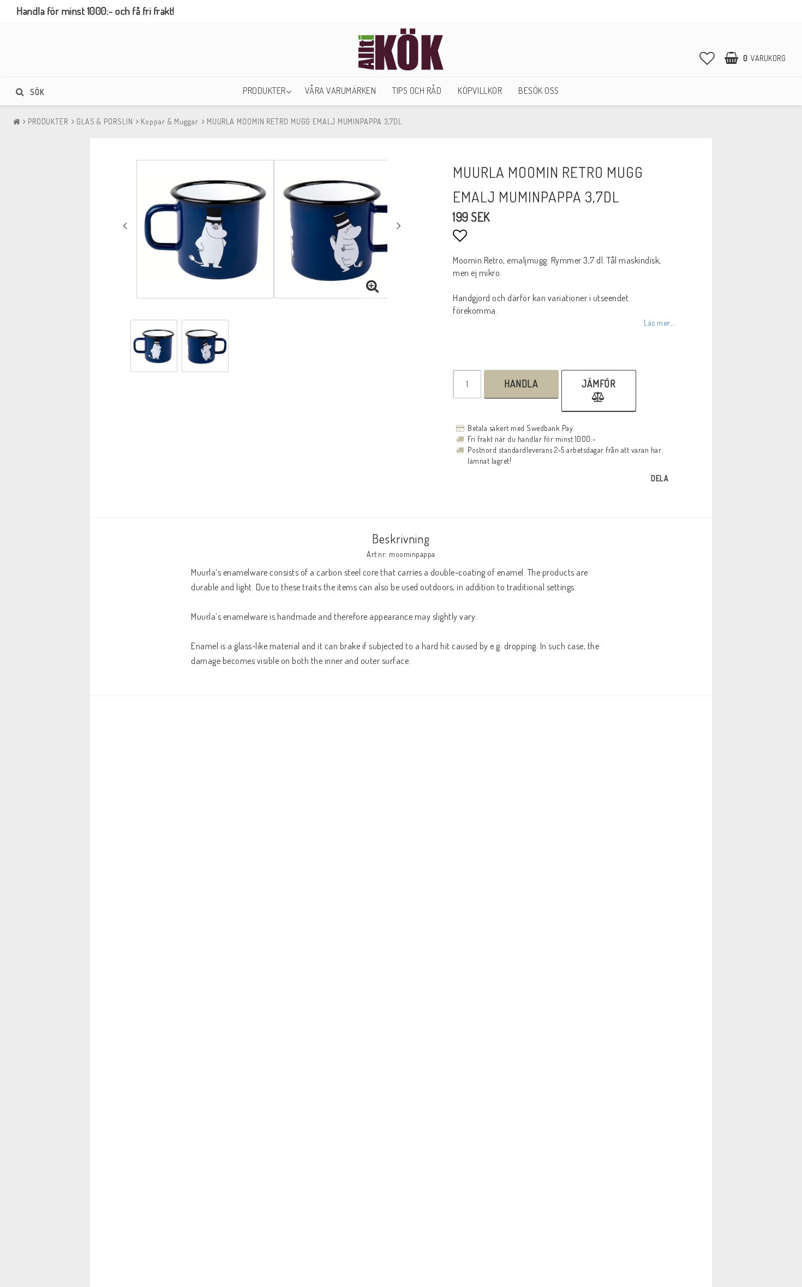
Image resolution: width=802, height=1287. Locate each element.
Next (399, 225)
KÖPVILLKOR (480, 90)
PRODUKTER (264, 90)
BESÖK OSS (538, 90)
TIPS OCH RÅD (416, 90)
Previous (125, 225)
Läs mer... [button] (659, 322)
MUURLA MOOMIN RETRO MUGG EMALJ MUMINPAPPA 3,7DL (304, 121)
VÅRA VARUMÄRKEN (340, 90)
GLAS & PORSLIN (104, 121)
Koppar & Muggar (170, 121)
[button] (707, 57)
